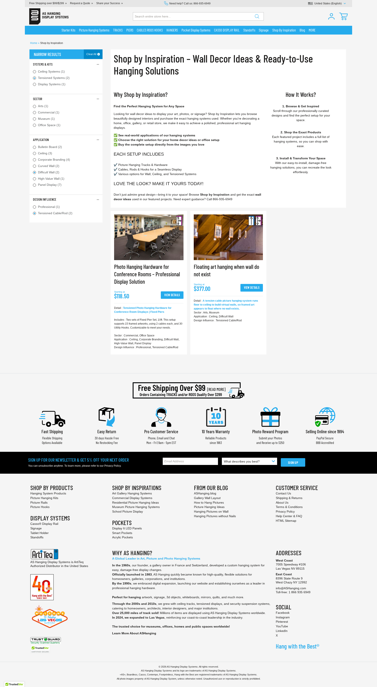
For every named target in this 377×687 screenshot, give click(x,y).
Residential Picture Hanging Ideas (135, 502)
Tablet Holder (39, 533)
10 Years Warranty (216, 431)
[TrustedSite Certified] (40, 649)
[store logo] (49, 16)
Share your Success (108, 3)
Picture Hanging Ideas (209, 507)
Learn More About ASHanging (134, 633)
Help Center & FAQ (289, 516)
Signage (36, 528)
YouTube (282, 626)
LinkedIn (282, 631)
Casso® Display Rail (44, 523)
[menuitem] (68, 30)
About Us (282, 502)
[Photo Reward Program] (270, 416)
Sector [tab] (37, 99)
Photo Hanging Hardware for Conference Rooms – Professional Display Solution (147, 274)
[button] (331, 16)
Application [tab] (41, 139)
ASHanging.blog (205, 493)
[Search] (257, 16)
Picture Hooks (40, 507)
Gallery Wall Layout (207, 498)
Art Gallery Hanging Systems (132, 493)
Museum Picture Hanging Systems (136, 507)
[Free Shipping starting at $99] (188, 390)
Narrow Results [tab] (47, 54)
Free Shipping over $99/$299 (46, 3)
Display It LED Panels (127, 528)
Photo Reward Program (270, 431)
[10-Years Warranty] (216, 416)
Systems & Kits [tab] (43, 64)
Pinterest (282, 621)
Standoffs (36, 537)
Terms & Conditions (289, 507)
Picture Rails (39, 502)
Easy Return (106, 431)
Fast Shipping (52, 431)
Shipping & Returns (289, 498)
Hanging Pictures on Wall (211, 511)
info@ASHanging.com (291, 588)
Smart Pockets (122, 533)
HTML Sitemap (286, 520)
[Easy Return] (107, 416)
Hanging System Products (48, 493)
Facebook (283, 612)
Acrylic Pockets (122, 537)
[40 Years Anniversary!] (42, 587)
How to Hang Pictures (209, 502)
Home (34, 43)
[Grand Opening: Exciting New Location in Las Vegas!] (49, 616)
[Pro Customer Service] (161, 416)
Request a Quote (80, 3)
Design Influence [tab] (44, 199)
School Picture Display (127, 511)
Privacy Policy (112, 465)
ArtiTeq (79, 562)
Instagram (283, 617)
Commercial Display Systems (132, 498)
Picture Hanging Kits (44, 498)
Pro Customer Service (161, 431)
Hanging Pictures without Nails (215, 516)
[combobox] (198, 16)
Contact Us (283, 493)
